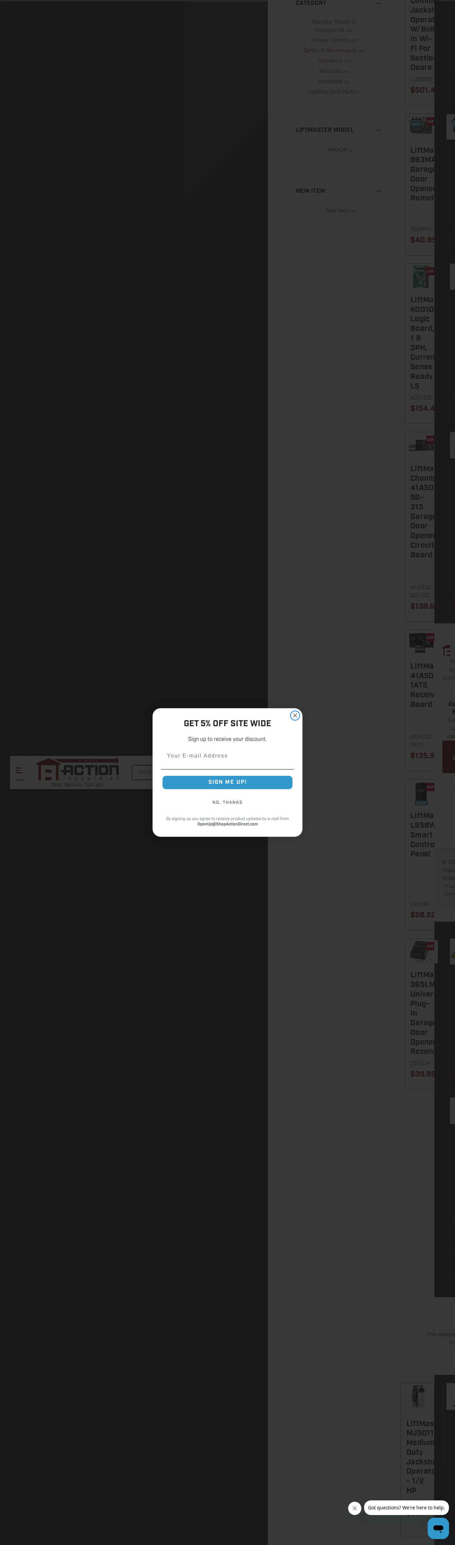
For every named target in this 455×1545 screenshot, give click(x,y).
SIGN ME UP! (228, 782)
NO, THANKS (227, 802)
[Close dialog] (295, 716)
